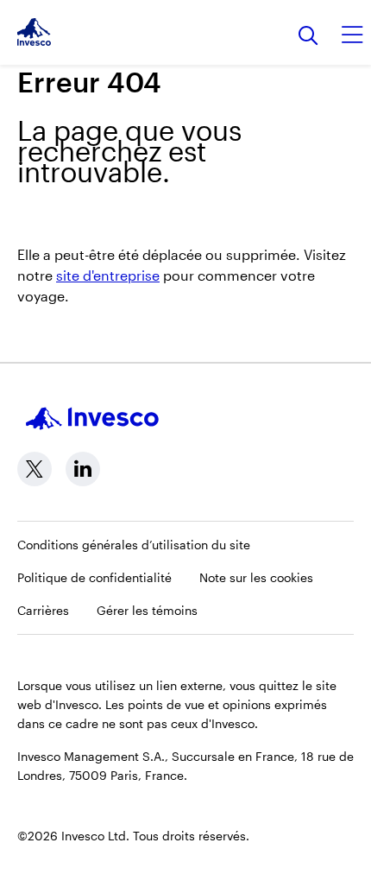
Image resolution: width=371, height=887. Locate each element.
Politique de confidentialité (94, 577)
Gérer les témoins (147, 610)
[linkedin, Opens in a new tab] (83, 469)
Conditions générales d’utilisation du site (133, 544)
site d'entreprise (108, 275)
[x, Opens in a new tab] (34, 469)
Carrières (43, 610)
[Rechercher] (308, 36)
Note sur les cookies (256, 577)
